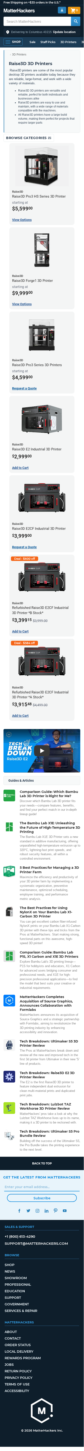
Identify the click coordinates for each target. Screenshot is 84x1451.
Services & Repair (21, 1311)
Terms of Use (17, 1384)
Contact (13, 1338)
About (11, 1332)
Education (15, 1291)
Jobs (9, 1365)
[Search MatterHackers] (75, 21)
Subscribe (42, 1198)
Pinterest (55, 1211)
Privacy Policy (18, 1378)
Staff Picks (47, 42)
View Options (22, 220)
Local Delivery (19, 1351)
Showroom (16, 1278)
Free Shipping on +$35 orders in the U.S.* (31, 2)
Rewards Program (23, 1358)
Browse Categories (27, 138)
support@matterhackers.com (36, 1243)
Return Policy (18, 1371)
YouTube (64, 1211)
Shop (9, 1265)
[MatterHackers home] (19, 11)
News (10, 1271)
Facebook (19, 1211)
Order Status (18, 1345)
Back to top (42, 1163)
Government (17, 1304)
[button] (41, 32)
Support (13, 1298)
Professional (18, 1284)
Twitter (28, 1211)
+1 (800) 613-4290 (20, 1236)
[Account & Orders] (62, 10)
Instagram (37, 1211)
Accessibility (17, 1391)
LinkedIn (46, 1211)
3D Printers (68, 42)
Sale (32, 42)
